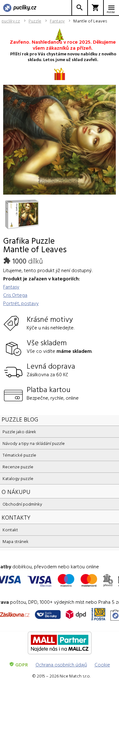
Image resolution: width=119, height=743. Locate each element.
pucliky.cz (11, 21)
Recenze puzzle (18, 466)
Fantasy (57, 21)
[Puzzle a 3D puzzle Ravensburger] (19, 8)
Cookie (102, 664)
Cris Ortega (15, 295)
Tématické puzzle (19, 455)
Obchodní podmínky (22, 504)
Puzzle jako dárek (19, 431)
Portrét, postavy (21, 303)
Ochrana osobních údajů (61, 664)
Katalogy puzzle (18, 478)
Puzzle (35, 21)
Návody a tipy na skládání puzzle (34, 443)
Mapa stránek (16, 541)
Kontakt (10, 529)
